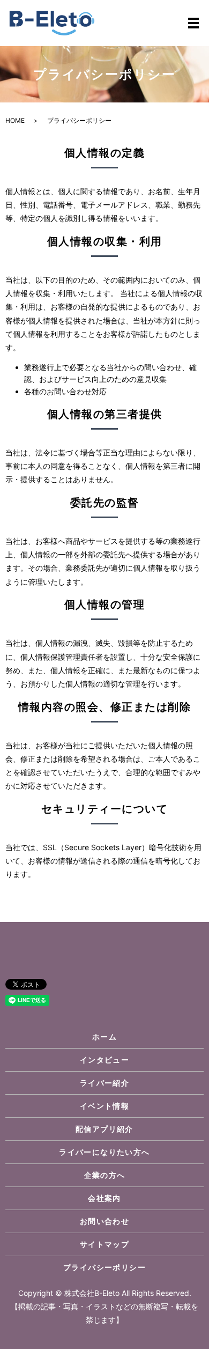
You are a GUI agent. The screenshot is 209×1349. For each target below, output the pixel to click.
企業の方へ (104, 1175)
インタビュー (104, 1059)
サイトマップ (104, 1244)
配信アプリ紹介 (104, 1128)
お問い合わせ (104, 1221)
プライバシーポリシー (104, 1267)
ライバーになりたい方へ (104, 1151)
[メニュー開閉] (193, 23)
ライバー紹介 (104, 1082)
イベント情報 (104, 1105)
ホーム (104, 1036)
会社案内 (104, 1198)
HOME (15, 120)
